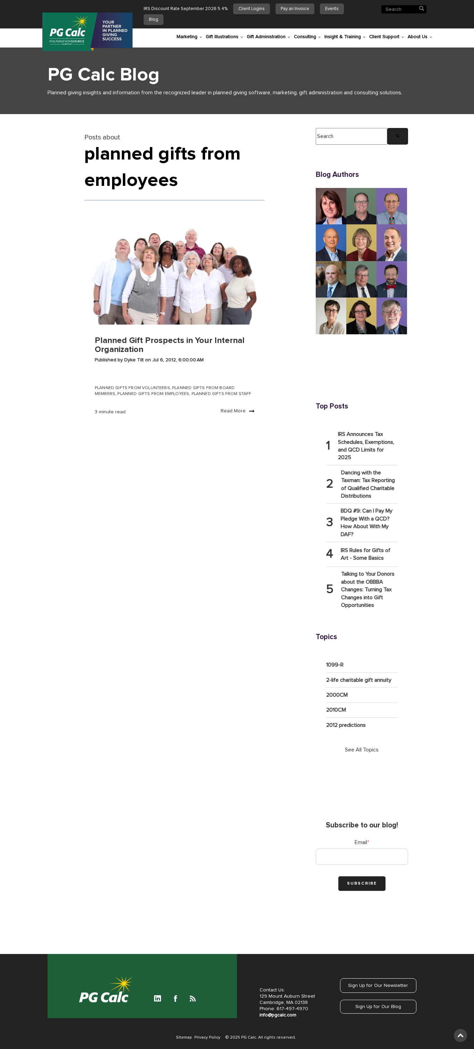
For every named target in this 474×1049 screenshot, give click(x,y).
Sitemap (184, 1037)
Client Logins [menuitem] (251, 9)
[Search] (397, 136)
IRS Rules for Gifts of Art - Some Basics (365, 554)
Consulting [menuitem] (305, 36)
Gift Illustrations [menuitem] (222, 36)
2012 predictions (346, 725)
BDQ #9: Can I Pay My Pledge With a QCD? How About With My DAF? (366, 522)
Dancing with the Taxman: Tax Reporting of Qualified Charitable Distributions (368, 484)
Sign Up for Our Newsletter (378, 985)
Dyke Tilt (134, 360)
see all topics (362, 750)
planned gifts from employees (153, 394)
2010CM (336, 710)
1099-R (335, 665)
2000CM (337, 695)
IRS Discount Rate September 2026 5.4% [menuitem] (186, 9)
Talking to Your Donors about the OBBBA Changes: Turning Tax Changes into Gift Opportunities (368, 589)
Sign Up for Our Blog (378, 1006)
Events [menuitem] (332, 9)
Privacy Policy (207, 1037)
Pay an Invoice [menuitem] (295, 9)
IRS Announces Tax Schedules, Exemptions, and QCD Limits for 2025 (366, 445)
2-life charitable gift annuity (358, 680)
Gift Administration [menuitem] (266, 36)
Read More (233, 411)
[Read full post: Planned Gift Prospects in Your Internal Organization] (174, 273)
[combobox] (351, 136)
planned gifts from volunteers (132, 388)
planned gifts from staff (222, 394)
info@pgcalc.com (278, 1015)
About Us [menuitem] (418, 36)
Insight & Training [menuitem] (342, 36)
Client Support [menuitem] (384, 36)
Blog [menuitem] (153, 19)
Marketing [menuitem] (187, 36)
